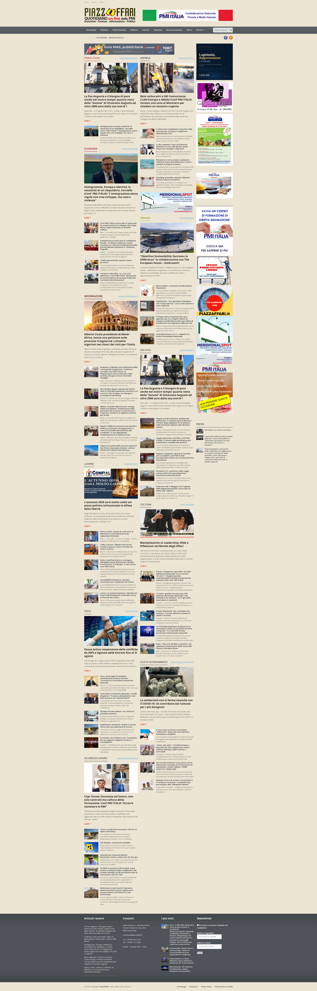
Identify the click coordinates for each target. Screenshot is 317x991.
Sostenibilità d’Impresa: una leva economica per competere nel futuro (117, 581)
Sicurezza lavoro (174, 29)
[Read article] (111, 64)
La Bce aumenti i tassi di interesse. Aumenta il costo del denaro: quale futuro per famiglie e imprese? (172, 146)
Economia (91, 29)
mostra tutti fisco (131, 611)
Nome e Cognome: (205, 933)
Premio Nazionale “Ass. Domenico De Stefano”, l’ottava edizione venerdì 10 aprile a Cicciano (173, 613)
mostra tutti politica (187, 350)
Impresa (158, 29)
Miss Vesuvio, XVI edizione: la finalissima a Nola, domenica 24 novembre (181, 969)
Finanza (104, 29)
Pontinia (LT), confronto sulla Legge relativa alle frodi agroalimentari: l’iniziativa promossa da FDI (172, 473)
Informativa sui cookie (224, 986)
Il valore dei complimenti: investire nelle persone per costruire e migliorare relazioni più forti (174, 131)
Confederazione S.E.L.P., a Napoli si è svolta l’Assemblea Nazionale (172, 335)
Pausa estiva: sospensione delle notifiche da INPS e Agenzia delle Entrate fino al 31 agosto (111, 653)
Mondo (94, 2)
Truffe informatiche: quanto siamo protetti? (116, 261)
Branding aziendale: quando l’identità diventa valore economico (173, 178)
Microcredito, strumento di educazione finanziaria (174, 287)
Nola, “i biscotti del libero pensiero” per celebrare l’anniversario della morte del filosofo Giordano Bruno (174, 646)
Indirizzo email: (204, 943)
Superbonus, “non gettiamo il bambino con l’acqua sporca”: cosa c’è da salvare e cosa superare (174, 303)
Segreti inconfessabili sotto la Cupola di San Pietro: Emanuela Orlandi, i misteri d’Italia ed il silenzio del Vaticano (118, 448)
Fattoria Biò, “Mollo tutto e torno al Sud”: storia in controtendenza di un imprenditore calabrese (182, 951)
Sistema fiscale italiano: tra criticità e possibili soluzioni (117, 712)
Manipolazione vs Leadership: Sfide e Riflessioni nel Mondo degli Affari (164, 544)
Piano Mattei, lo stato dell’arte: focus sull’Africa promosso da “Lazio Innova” (182, 960)
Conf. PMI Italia (101, 37)
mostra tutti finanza (186, 218)
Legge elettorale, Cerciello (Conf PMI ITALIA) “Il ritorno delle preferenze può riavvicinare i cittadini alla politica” (173, 440)
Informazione (119, 29)
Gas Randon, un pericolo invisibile (115, 842)
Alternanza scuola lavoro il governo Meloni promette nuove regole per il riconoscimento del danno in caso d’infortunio (116, 891)
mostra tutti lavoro (131, 464)
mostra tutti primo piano (129, 58)
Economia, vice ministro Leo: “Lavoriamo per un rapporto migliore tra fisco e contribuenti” (118, 740)
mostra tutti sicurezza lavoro (127, 758)
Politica (134, 29)
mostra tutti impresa (186, 58)
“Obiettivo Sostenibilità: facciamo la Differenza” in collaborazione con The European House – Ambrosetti (164, 259)
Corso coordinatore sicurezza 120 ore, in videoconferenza (118, 830)
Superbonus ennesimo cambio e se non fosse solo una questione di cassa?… (118, 725)
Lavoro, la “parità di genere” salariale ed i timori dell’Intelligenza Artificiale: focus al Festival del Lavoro (118, 595)
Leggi (86, 121)
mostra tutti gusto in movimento (182, 662)
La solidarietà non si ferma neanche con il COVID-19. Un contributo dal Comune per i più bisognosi (166, 703)
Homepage (181, 986)
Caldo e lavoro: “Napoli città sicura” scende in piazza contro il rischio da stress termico (116, 546)
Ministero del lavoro (116, 37)
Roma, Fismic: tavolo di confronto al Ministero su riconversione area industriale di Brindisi (116, 533)
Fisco (189, 29)
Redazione (193, 986)
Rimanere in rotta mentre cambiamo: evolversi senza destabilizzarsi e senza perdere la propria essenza (173, 162)
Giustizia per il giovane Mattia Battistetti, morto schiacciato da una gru (119, 856)
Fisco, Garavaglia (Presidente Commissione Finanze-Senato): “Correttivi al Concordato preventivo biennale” (116, 679)
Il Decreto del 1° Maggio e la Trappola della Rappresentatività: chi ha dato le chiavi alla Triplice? (173, 488)
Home (86, 2)
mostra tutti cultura (187, 504)
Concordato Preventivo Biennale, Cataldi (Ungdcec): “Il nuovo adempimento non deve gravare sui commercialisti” (118, 696)
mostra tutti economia (130, 149)
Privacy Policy (206, 986)
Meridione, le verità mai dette (218, 430)
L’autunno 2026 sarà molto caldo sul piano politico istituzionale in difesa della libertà (108, 505)
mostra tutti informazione (128, 296)
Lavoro (145, 29)
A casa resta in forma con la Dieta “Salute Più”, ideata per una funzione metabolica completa (172, 732)
